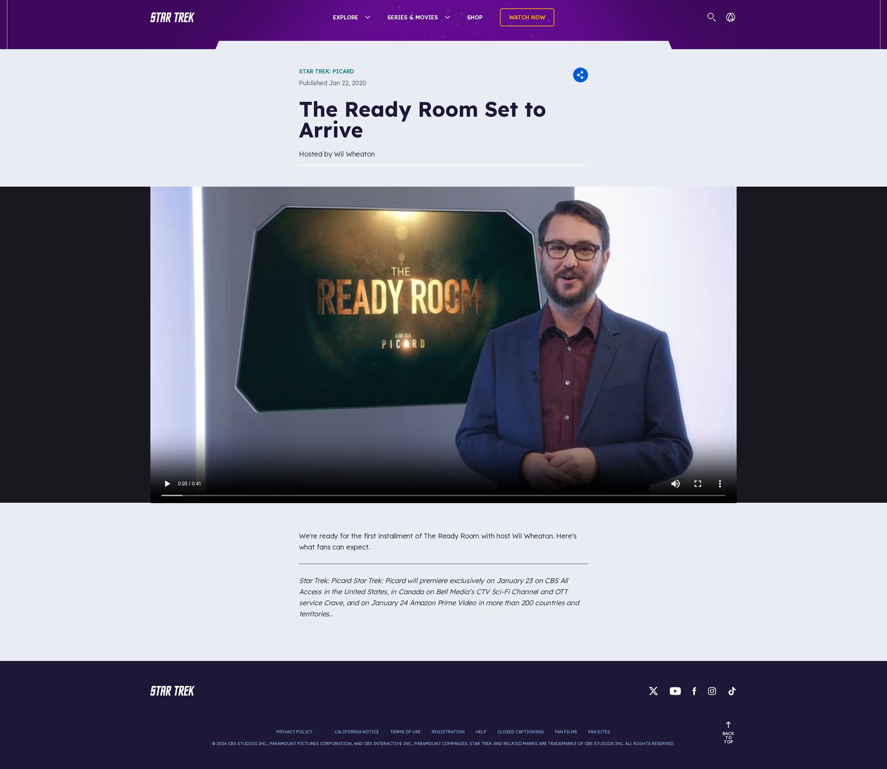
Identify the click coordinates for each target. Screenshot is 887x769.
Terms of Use (405, 731)
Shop (475, 17)
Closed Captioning (521, 731)
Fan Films (566, 731)
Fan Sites (599, 731)
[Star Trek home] (172, 691)
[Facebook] (694, 691)
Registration (448, 731)
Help (481, 731)
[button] (172, 17)
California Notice (357, 731)
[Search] (712, 17)
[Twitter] (653, 691)
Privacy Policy (294, 731)
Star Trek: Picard (326, 71)
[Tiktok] (732, 691)
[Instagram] (712, 691)
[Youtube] (675, 691)
